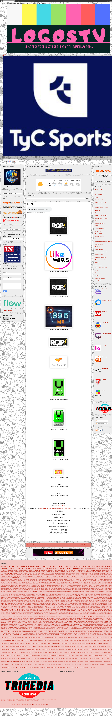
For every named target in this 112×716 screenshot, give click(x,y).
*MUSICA (15, 568)
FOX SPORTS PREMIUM (104, 603)
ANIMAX (63, 571)
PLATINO (44, 618)
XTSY (67, 667)
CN (47, 591)
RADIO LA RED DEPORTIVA (6, 637)
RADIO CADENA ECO (64, 624)
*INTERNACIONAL (7, 568)
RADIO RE (25, 643)
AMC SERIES (7, 571)
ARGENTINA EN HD (77, 571)
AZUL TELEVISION (87, 573)
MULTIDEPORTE (74, 613)
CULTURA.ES (94, 592)
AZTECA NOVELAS (79, 573)
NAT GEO (17, 615)
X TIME (58, 667)
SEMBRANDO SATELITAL (96, 649)
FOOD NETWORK (67, 601)
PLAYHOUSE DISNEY (76, 618)
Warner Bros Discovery (101, 278)
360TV (90, 568)
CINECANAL (15, 589)
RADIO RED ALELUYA (39, 643)
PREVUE (7, 619)
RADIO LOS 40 (19, 639)
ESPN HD (40, 600)
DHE (22, 594)
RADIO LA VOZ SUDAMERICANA (47, 637)
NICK (80, 615)
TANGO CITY (41, 654)
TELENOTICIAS (10, 657)
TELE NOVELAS (83, 654)
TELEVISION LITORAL (49, 658)
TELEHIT (89, 655)
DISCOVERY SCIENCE (5, 595)
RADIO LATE (71, 637)
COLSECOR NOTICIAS (95, 591)
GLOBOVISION (78, 604)
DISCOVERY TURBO (45, 595)
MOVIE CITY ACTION (55, 612)
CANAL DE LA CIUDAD (29, 586)
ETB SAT (54, 600)
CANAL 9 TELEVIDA (105, 585)
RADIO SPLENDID (99, 645)
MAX (91, 610)
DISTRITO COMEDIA (97, 595)
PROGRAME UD (44, 619)
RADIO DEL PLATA (13, 628)
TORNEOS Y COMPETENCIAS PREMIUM (15, 661)
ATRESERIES (39, 573)
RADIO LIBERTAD (95, 637)
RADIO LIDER (107, 637)
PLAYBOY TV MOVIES (60, 618)
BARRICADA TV (16, 574)
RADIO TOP (21, 646)
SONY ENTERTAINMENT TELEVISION (96, 651)
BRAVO (7, 576)
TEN (96, 270)
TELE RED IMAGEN (92, 654)
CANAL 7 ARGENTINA (76, 582)
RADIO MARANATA (61, 639)
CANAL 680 (69, 582)
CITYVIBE (81, 589)
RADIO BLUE (96, 622)
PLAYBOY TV (53, 618)
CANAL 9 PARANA (41, 585)
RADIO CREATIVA (22, 627)
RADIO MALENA (54, 639)
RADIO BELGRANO (67, 622)
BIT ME (86, 574)
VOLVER (7, 667)
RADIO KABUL (84, 634)
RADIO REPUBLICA (56, 643)
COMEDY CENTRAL (5, 592)
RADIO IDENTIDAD (27, 634)
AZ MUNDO (63, 573)
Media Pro (98, 246)
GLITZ (73, 604)
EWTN (97, 600)
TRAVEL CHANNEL (43, 661)
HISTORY (55, 607)
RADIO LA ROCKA (16, 637)
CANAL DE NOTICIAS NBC (51, 586)
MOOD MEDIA (37, 612)
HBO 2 (109, 606)
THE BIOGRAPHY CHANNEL (104, 658)
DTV (21, 597)
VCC (16, 666)
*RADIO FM (73, 568)
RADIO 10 (92, 619)
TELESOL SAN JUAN (41, 657)
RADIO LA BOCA (28, 636)
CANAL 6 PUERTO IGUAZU (41, 582)
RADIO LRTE (30, 639)
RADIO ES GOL (19, 630)
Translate (14, 162)
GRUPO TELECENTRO (67, 606)
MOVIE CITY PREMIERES (101, 612)
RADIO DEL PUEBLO (31, 628)
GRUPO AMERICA (12, 606)
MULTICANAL (68, 613)
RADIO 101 (101, 619)
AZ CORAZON (57, 573)
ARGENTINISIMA (98, 571)
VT (14, 667)
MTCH (21, 613)
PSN (53, 619)
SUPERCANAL (4, 654)
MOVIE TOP (11, 613)
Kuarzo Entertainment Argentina (103, 241)
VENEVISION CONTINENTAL (27, 666)
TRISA (67, 661)
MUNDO (91, 613)
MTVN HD (52, 613)
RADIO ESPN (25, 630)
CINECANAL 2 (21, 589)
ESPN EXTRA (26, 600)
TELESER (35, 657)
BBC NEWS (58, 574)
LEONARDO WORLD (5, 610)
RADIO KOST (103, 634)
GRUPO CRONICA (29, 606)
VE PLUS (19, 666)
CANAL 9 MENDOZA (24, 585)
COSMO (63, 592)
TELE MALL (77, 654)
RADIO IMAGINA (35, 634)
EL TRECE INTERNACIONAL (75, 598)
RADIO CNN (58, 625)
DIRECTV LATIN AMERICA (48, 594)
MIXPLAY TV (31, 612)
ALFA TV (75, 570)
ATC (21, 573)
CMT (45, 591)
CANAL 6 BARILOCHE (23, 582)
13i (86, 568)
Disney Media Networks (101, 218)
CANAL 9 (68, 583)
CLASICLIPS (9, 591)
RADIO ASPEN (33, 622)
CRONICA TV (83, 592)
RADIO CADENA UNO (102, 624)
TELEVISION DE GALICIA (93, 657)
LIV (20, 610)
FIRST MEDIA (58, 601)
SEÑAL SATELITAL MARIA (12, 651)
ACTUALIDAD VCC (11, 570)
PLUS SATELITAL (95, 618)
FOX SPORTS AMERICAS (83, 603)
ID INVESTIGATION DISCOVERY (105, 607)
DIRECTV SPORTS (57, 594)
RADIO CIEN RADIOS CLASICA (21, 625)
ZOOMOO (92, 667)
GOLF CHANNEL (108, 604)
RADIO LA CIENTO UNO (37, 636)
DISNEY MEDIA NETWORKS (80, 595)
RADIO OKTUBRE (19, 642)
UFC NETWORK (17, 664)
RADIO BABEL (49, 622)
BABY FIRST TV (106, 573)
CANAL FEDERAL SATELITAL (84, 586)
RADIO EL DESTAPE (72, 628)
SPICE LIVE (28, 652)
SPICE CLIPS (23, 652)
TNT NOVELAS (95, 660)
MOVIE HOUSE (6, 613)
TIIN (72, 660)
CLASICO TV (15, 591)
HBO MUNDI (3, 607)
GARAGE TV (52, 604)
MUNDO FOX (95, 613)
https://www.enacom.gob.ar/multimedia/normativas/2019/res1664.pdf (55, 508)
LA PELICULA (81, 609)
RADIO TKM (16, 646)
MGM (19, 612)
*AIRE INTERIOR (18, 566)
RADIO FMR (17, 633)
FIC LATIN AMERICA (25, 601)
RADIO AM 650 (30, 621)
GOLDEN (86, 604)
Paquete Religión (99, 254)
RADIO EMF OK (6, 630)
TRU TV (81, 661)
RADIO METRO (94, 639)
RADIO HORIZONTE (18, 634)
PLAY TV (48, 618)
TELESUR (48, 657)
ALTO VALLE (104, 570)
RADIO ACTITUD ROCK (15, 621)
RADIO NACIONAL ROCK (82, 640)
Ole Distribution (99, 249)
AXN (46, 573)
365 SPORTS (103, 568)
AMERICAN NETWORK (50, 571)
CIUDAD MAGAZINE (94, 589)
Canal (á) (104, 357)
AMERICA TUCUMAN (36, 571)
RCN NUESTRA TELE (78, 648)
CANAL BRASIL (15, 586)
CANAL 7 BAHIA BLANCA (85, 582)
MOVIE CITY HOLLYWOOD (82, 612)
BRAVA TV (3, 576)
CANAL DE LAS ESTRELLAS (40, 586)
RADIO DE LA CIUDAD (93, 627)
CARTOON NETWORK (55, 588)
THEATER (59, 660)
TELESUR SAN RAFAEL (55, 657)
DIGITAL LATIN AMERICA (32, 594)
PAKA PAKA (72, 616)
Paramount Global (100, 260)
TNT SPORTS (106, 660)
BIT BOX (83, 574)
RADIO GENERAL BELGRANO (84, 633)
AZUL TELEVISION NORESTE (97, 573)
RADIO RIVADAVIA (78, 643)
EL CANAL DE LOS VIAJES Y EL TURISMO (72, 597)
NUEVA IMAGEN (27, 616)
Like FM (104, 346)
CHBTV (103, 588)
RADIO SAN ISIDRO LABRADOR (30, 645)
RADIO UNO (65, 646)
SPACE (12, 652)
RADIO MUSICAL (66, 640)
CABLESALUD (83, 576)
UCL (13, 664)
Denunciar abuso (8, 310)
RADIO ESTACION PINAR (65, 630)
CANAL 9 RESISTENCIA (50, 585)
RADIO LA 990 (22, 636)
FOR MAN (73, 601)
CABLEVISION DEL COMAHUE (99, 576)
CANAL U (26, 588)
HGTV (46, 607)
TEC (66, 654)
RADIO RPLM (9, 645)
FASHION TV (16, 601)
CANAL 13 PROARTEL (74, 579)
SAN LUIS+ (86, 649)
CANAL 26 (71, 580)
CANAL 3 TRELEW (93, 580)
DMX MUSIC (105, 595)
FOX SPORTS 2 (69, 603)
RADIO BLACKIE (90, 622)
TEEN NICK (72, 654)
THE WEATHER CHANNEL (52, 660)
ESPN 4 (21, 600)
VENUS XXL (58, 666)
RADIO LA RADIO (106, 636)
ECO (27, 597)
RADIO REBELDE (31, 643)
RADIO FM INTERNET (94, 631)
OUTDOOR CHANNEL (57, 616)
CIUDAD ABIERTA (87, 589)
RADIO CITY (30, 625)
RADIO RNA (84, 643)
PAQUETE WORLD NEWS (101, 616)
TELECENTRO (107, 654)
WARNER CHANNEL (38, 667)
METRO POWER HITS (13, 612)
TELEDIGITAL (4, 655)
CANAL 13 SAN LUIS (10, 580)
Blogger (46, 704)
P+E (69, 616)
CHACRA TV (99, 588)
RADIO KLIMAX (91, 634)
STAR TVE (84, 652)
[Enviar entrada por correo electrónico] (28, 537)
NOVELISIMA (10, 616)
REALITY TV (85, 648)
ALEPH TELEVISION (62, 570)
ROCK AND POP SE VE (28, 649)
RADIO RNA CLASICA (92, 643)
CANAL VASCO (31, 588)
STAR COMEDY (59, 652)
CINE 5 (106, 588)
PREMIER (3, 619)
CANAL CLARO (22, 586)
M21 (30, 610)
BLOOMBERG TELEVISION (94, 574)
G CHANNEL (35, 604)
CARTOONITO (63, 588)
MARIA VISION (82, 610)
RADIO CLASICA (37, 625)
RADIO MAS (74, 639)
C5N (30, 576)
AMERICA (12, 571)
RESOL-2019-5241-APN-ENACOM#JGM (62, 507)
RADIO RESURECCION (65, 643)
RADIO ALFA (23, 621)
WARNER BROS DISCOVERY (24, 667)
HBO (107, 606)
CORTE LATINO (58, 592)
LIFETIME (18, 610)
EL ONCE (42, 598)
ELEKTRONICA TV (90, 598)
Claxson (97, 212)
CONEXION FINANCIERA (39, 592)
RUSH (60, 649)
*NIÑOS (20, 568)
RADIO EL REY (109, 628)
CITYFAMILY (63, 589)
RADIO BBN (55, 622)
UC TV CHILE (9, 664)
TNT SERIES (100, 660)
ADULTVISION (43, 570)
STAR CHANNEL (40, 652)
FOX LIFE (94, 601)
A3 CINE (109, 568)
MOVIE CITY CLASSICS (63, 612)
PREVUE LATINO (12, 619)
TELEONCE (25, 657)
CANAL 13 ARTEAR (48, 579)
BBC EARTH (40, 574)
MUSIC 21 (106, 613)
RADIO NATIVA (90, 640)
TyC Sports (6, 55)
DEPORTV (11, 594)
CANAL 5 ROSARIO (6, 582)
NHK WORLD (75, 615)
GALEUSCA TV (41, 604)
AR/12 (71, 571)
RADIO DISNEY (50, 628)
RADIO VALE (105, 646)
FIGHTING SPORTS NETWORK (36, 601)
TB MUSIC (47, 654)
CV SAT (98, 592)
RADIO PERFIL (94, 642)
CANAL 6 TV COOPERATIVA (61, 582)
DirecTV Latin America (101, 215)
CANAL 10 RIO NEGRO (50, 577)
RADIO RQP (15, 645)
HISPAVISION (50, 607)
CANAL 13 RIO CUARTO (84, 579)
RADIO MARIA (68, 639)
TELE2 (103, 654)
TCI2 (60, 654)
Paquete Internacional (101, 252)
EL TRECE (68, 598)
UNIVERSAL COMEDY (54, 664)
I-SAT (97, 607)
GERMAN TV (69, 604)
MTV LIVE (48, 613)
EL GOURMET (22, 598)
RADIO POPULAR (4, 643)
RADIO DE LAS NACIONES (103, 627)
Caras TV (104, 311)
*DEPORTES (61, 566)
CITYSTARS (77, 589)
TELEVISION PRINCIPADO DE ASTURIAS (63, 658)
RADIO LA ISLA (65, 636)
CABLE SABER (57, 576)
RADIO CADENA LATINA (74, 624)
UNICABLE (23, 664)
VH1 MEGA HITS (75, 666)
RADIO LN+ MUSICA (12, 639)
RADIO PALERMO (39, 642)
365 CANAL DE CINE (96, 568)
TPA (26, 661)
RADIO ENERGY (13, 630)
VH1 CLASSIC (68, 666)
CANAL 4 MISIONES (101, 580)
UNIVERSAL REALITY (81, 664)
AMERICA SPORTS (28, 571)
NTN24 (14, 616)
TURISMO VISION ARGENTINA (96, 661)
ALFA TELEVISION (69, 570)
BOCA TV (101, 574)
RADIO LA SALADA (24, 637)
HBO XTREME (34, 607)
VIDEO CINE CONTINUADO (104, 666)
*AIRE (8, 566)
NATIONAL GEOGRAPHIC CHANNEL (45, 615)
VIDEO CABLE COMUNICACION (93, 666)
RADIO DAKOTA (76, 627)
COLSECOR (88, 591)
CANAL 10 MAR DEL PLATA (40, 577)
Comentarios (100, 423)
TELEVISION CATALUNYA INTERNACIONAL (78, 657)
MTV (23, 613)
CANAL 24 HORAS (65, 580)
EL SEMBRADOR (58, 598)
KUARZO (63, 609)
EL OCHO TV (37, 598)
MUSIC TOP (7, 615)
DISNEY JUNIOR (69, 595)
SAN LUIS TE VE (80, 649)
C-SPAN (27, 576)
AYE (48, 573)
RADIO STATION (106, 645)
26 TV (88, 568)
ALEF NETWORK (54, 570)
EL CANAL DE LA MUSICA (48, 597)
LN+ (22, 610)
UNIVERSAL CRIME (63, 664)
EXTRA (103, 600)
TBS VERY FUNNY (55, 654)
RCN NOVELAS (71, 648)
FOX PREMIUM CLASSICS (10, 603)
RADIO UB (50, 646)
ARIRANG (103, 571)
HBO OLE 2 (12, 607)
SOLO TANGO (72, 651)
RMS (23, 649)
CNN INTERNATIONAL (74, 591)
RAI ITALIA (48, 648)
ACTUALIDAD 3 (4, 570)
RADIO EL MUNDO (91, 628)
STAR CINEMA (46, 652)
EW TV (94, 600)
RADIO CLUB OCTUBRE (45, 625)
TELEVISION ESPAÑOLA (39, 658)
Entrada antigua (85, 545)
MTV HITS (39, 613)
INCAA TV (9, 609)
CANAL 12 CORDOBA (9, 579)
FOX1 (110, 603)
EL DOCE (10, 598)
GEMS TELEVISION (63, 604)
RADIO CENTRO (11, 625)
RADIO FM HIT (86, 631)
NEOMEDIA (58, 615)
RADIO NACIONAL (73, 640)
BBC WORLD (63, 574)
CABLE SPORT (64, 576)
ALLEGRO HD (85, 570)
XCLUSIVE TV (62, 667)
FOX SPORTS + (62, 603)
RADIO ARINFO (18, 622)
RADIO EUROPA (86, 630)
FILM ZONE (50, 601)
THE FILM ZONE (14, 660)
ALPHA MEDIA (91, 570)
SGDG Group (98, 265)
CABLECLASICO (70, 576)
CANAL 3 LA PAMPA (77, 580)
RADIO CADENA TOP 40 (93, 624)
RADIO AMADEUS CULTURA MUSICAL (78, 621)
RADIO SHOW (50, 645)
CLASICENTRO (4, 591)
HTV (81, 607)
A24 (107, 568)
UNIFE (26, 664)
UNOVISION (106, 664)
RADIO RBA (19, 643)
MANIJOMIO (76, 610)
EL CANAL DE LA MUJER (38, 597)
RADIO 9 (9, 621)
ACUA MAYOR (18, 570)
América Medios (99, 192)
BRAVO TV (11, 576)
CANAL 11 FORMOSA (93, 577)
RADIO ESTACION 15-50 (33, 630)
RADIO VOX (18, 648)
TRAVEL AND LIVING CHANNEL (33, 661)
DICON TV (25, 594)
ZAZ (71, 667)
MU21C (55, 613)
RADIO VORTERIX (12, 648)
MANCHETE (71, 610)
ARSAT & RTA (99, 194)
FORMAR (77, 601)
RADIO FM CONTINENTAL (78, 631)
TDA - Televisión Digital (101, 267)
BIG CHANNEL (77, 574)
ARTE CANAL (4, 573)
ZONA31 (88, 667)
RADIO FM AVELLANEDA (51, 631)
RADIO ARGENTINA (10, 622)
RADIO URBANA (76, 646)
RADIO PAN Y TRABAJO (48, 642)
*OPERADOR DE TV (52, 568)
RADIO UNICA (60, 646)
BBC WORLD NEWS (70, 574)
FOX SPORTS (56, 603)
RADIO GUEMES (9, 634)
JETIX (43, 609)
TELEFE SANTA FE (75, 655)
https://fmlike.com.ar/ (60, 505)
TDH (64, 654)
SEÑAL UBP (20, 651)
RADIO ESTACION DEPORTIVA (53, 630)
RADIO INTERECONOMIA (60, 634)
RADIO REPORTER (47, 643)
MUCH (59, 613)
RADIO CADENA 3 (29, 624)
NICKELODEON (107, 615)
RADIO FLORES (30, 631)
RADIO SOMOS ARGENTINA (76, 645)
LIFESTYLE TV (13, 610)
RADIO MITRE (17, 640)
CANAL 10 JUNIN (31, 577)
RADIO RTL (20, 645)
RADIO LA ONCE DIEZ (80, 636)
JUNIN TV (47, 609)
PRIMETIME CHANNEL (28, 619)
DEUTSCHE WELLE (17, 594)
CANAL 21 (59, 580)
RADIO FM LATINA (102, 631)
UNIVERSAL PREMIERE (71, 664)
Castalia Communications (101, 207)
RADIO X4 (23, 648)
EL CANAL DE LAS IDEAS (59, 597)
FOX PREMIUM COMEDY (20, 603)
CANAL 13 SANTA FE (18, 580)
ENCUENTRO (96, 598)
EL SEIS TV (52, 598)
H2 (79, 606)
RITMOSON (11, 649)
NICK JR (91, 615)
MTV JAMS (44, 613)
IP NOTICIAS (38, 609)
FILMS (54, 601)
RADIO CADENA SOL (84, 624)
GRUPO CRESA (21, 606)
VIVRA (2, 667)
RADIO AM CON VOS (37, 621)
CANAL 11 (66, 577)
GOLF (104, 604)
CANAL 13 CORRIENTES (57, 579)
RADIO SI (56, 645)
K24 (60, 609)
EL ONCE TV (47, 598)
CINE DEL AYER (4, 589)
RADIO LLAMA (4, 639)
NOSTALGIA (5, 616)
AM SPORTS (109, 570)
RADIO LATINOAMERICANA (86, 637)
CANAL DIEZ (59, 586)
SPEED (16, 652)
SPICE (19, 652)
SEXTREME (26, 651)
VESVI (62, 666)
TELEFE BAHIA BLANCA (15, 655)
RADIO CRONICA (44, 627)
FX (24, 604)
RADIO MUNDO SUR (50, 640)
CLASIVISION (20, 591)
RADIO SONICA (86, 645)
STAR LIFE (73, 652)
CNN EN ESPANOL (58, 591)
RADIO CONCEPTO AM (89, 625)
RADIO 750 (5, 621)
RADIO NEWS (102, 640)
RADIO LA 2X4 (10, 636)
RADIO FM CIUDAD (69, 631)
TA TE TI (37, 654)
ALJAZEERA (79, 570)
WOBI (50, 667)
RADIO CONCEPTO (80, 625)
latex (33, 704)
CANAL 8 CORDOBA (35, 583)
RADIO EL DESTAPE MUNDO (82, 628)
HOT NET (73, 607)
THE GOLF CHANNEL (22, 660)
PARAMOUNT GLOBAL (6, 618)
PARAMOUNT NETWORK (17, 618)
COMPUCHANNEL (12, 592)
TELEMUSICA (4, 657)
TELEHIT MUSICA (95, 655)
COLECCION (83, 591)
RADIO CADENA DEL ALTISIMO (53, 624)
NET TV (65, 615)
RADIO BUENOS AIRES (13, 624)
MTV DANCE (34, 613)
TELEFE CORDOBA (24, 655)
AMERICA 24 (21, 571)
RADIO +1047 (73, 619)
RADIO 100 (96, 619)
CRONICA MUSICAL (77, 592)
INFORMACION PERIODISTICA (29, 609)
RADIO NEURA (96, 640)
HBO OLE (8, 607)
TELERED (30, 657)
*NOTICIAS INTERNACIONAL (37, 568)
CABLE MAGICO (50, 576)
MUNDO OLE (101, 613)
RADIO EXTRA (100, 630)
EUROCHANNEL (77, 600)
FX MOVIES (27, 604)
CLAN (100, 589)
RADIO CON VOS (71, 625)
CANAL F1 (76, 586)
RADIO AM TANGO (45, 621)
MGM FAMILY (22, 612)
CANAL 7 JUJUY (101, 582)
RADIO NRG (6, 642)
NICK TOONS (100, 615)
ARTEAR (9, 573)
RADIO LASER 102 (58, 637)
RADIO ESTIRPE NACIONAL (77, 630)
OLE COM (40, 616)
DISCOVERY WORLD (53, 595)
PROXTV (50, 619)
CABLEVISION (89, 576)
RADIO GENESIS (93, 633)
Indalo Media (98, 239)
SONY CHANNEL (85, 651)
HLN (58, 607)
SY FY (33, 654)
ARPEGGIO (108, 571)
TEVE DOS (87, 658)
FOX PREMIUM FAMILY (29, 603)
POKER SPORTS (102, 618)
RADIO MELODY (87, 639)
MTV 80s (30, 613)
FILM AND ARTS (45, 601)
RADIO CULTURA (51, 627)
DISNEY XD (90, 595)
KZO (67, 609)
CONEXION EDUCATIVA (29, 592)
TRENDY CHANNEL (61, 661)
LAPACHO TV (100, 609)
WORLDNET (54, 667)
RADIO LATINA (78, 637)
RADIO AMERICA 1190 (91, 621)
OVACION (64, 616)
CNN (54, 591)
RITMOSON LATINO (17, 649)
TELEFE (8, 655)
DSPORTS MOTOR (11, 597)
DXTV (24, 597)
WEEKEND (47, 667)
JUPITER (51, 609)
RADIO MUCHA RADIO (31, 640)
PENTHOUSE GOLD (31, 618)
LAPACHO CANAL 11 (93, 609)
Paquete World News (100, 257)
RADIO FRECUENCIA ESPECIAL (46, 633)
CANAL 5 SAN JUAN (14, 582)
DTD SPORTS (17, 597)
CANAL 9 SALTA (78, 585)
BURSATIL (16, 576)
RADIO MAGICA (48, 639)
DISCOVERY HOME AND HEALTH (102, 594)
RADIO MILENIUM (10, 640)
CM (43, 591)
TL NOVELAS (76, 660)
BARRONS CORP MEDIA (25, 574)
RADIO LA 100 (4, 636)
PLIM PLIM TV (89, 618)
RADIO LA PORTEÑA (97, 636)
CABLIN (10, 577)
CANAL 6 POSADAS (31, 582)
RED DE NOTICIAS (91, 648)
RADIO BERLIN (76, 622)
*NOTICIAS (24, 568)
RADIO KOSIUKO (97, 634)
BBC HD (53, 574)
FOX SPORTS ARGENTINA (94, 603)
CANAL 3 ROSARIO (85, 580)
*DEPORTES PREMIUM (71, 566)
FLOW (62, 601)
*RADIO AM (63, 568)
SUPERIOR (14, 654)
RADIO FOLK (37, 633)
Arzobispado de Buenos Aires (103, 199)
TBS (50, 654)
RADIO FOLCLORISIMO (29, 633)
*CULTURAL (52, 566)
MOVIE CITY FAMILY (72, 612)
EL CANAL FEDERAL (107, 597)
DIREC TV (39, 594)
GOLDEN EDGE (91, 604)
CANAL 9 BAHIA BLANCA (75, 583)
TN (89, 660)
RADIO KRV (108, 634)
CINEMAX (47, 589)
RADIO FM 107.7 (43, 631)
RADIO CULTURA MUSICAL (60, 627)
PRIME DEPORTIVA (20, 619)
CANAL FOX (93, 586)
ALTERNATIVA (98, 570)
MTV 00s (26, 613)
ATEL (36, 573)
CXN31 (109, 592)
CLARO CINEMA (104, 589)
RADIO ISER (69, 634)
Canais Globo (98, 205)
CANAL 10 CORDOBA (24, 577)
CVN (106, 592)
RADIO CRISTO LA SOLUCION (34, 627)
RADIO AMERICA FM (100, 621)
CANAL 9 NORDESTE (33, 585)
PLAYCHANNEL (69, 618)
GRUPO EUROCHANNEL (40, 606)
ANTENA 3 (68, 571)
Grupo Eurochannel (100, 228)
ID (98, 607)
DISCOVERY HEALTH (91, 594)
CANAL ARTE (9, 586)
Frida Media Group (100, 223)
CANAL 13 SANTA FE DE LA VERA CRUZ (30, 580)
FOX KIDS (89, 601)
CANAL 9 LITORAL (16, 585)
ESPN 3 (18, 600)
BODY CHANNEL (107, 574)
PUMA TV (56, 619)
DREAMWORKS (4, 597)
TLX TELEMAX (85, 660)
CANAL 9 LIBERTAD (8, 585)
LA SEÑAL (86, 609)
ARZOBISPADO (16, 573)
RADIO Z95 (28, 648)
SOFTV (67, 651)
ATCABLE (29, 573)
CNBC (51, 591)
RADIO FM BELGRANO (61, 631)
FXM (31, 604)
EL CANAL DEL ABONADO (87, 597)
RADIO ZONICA (34, 648)
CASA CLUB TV (69, 588)
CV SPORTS (103, 592)
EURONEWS (83, 600)
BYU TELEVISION (21, 576)
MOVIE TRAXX (17, 613)
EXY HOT (107, 600)
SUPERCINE (9, 654)
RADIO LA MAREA (71, 636)
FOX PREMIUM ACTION (105, 601)
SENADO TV (103, 649)
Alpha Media (98, 189)
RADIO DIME (44, 628)
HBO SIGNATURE (27, 607)
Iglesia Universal (99, 236)
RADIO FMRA (22, 633)
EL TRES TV (83, 598)
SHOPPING (38, 651)
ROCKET (44, 649)
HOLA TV (61, 607)
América (104, 390)
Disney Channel (106, 289)
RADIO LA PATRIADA (89, 636)
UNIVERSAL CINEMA (46, 664)
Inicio (60, 545)
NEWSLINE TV (70, 615)
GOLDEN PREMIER (98, 604)
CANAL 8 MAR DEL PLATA (44, 583)
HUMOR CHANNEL (86, 607)
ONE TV (45, 616)
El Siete (104, 379)
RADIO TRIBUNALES (43, 646)
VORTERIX (12, 667)
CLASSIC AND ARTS (27, 591)
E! (25, 597)
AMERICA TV (43, 571)
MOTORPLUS (42, 612)
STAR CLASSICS (52, 652)
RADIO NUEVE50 (12, 642)
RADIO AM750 (52, 621)
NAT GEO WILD (35, 615)
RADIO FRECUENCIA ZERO (58, 633)
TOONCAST (3, 661)
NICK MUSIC (95, 615)
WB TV (43, 667)
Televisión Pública (106, 300)
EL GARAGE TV (16, 598)
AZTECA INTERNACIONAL (70, 573)
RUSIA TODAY (64, 649)
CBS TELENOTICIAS (93, 588)
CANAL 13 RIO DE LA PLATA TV (95, 579)
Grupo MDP (98, 231)
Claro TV (97, 210)
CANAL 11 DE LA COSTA (83, 577)
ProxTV (97, 262)
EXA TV (100, 600)
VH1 (65, 666)
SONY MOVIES (108, 651)
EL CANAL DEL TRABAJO (97, 597)
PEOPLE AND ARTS (39, 618)
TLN (81, 660)
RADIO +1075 (78, 619)
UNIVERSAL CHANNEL (37, 664)
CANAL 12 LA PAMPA (18, 579)
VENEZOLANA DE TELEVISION (39, 666)
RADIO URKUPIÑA (92, 646)
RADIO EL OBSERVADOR (100, 628)
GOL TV (82, 604)
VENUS (47, 666)
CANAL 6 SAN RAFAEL (50, 582)
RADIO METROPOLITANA (102, 639)
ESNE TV (8, 600)
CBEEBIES (86, 588)
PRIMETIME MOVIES (37, 619)
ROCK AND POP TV (37, 649)
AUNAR (43, 573)
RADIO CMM (53, 625)
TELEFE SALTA (69, 655)
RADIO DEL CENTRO (5, 628)
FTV (15, 604)
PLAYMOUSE (83, 618)
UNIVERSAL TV (88, 664)
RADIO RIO (72, 643)
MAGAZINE (34, 610)
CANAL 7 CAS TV (94, 582)
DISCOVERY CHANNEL (71, 594)
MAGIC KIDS (58, 610)
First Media (98, 220)
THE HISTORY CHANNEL (31, 660)
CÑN (80, 591)
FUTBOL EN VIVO (20, 604)
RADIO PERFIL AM (102, 642)
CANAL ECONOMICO (70, 586)
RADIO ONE (33, 642)
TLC (79, 660)
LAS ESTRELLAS (106, 609)
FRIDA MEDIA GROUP (6, 604)
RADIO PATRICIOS (87, 642)
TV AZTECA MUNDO (106, 661)
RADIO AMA (57, 621)
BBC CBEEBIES (34, 574)
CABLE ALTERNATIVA (35, 576)
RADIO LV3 (35, 639)
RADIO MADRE (41, 639)
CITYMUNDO (71, 589)
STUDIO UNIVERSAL (97, 652)
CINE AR (109, 588)
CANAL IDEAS (98, 586)
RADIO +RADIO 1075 (85, 619)
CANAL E (64, 586)
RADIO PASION (80, 642)
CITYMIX (67, 589)
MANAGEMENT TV (65, 610)
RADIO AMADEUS (64, 621)
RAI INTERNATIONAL (41, 648)
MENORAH (3, 612)
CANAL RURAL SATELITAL (13, 588)
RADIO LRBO (25, 639)
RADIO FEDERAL (8, 631)
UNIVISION (102, 664)
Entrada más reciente (33, 545)
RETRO (110, 648)
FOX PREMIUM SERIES (48, 603)
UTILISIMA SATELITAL (11, 666)
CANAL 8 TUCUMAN (62, 583)
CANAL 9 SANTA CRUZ (86, 585)
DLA (102, 595)
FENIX (20, 601)
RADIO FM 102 (37, 631)
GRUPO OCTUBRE (57, 606)
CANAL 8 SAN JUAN (54, 583)
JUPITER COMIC (56, 609)
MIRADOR (27, 612)
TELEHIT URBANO (102, 655)
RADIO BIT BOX (83, 622)
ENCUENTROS (102, 598)
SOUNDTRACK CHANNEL (6, 652)
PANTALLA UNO (78, 616)
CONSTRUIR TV (47, 592)
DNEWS (109, 595)
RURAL (57, 649)
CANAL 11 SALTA (108, 577)
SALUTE (69, 649)
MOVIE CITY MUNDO (91, 612)
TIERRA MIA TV (68, 660)
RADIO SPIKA (93, 645)
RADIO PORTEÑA (12, 643)
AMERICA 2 (16, 571)
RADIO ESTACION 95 (42, 630)
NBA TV (54, 615)
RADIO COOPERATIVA (14, 627)
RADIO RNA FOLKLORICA (103, 643)
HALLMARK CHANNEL (85, 606)
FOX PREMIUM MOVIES (39, 603)
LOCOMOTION (26, 610)
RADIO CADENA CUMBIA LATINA (40, 624)
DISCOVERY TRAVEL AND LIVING (34, 595)
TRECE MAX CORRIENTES (52, 661)
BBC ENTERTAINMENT (47, 574)
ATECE (33, 573)
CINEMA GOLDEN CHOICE (39, 589)
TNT (91, 660)
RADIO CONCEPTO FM (99, 625)
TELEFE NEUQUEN (53, 655)
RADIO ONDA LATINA (27, 642)
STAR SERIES (78, 652)
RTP (55, 649)
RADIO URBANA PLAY (84, 646)
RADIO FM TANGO (10, 633)
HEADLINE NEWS (41, 607)
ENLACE (107, 598)
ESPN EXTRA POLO (34, 600)
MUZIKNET (12, 615)
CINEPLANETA (52, 589)
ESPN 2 (14, 600)
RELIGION (105, 648)
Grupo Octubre (99, 233)
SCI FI (90, 649)
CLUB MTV (40, 591)
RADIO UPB (70, 646)
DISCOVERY (63, 594)
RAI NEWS (52, 648)
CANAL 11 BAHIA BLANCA (73, 577)
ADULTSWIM (37, 570)
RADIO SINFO (60, 645)
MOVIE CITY (48, 612)
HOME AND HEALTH (67, 607)
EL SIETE (63, 598)
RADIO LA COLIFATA (46, 636)
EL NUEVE (27, 598)
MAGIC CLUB (53, 610)
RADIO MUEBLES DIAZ (41, 640)
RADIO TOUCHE (35, 646)
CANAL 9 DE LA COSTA (106, 583)
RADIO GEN (75, 633)
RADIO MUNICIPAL (57, 640)
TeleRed (97, 275)
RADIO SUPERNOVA (5, 646)
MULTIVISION (87, 613)
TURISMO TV (87, 661)
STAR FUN (65, 652)
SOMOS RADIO (79, 651)
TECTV (68, 654)
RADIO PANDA (56, 642)
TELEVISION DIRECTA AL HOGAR (8, 658)
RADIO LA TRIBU (31, 637)
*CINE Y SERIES (41, 566)
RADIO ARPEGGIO (26, 622)
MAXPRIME (98, 610)
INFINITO (21, 609)
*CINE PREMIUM (30, 566)
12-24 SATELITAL (81, 568)
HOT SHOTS (77, 607)
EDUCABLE (30, 597)
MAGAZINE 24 (39, 610)
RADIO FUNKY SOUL (68, 633)
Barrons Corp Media (100, 202)
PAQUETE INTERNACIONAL (89, 616)
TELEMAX (109, 655)
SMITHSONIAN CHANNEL (61, 651)
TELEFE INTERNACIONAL (34, 655)
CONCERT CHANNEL (20, 592)
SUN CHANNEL (104, 652)
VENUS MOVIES (52, 666)
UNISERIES (30, 664)
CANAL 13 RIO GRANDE (107, 579)
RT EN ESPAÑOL (50, 649)
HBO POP (22, 607)
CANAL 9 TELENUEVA (96, 585)
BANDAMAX (3, 574)
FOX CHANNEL (84, 601)
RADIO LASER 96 (65, 637)
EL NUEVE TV (32, 598)
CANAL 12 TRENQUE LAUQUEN (37, 579)
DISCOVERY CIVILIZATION (81, 594)
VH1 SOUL (81, 666)
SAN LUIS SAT (74, 649)
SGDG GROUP (32, 651)
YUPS (69, 667)
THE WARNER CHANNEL (42, 660)
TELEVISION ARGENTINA (65, 657)
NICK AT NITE (86, 615)
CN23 (49, 591)
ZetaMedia (98, 280)
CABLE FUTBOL (44, 576)
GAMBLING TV (47, 604)
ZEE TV (81, 667)
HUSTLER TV (92, 607)
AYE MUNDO (52, 573)
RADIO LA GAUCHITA (57, 636)
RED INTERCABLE (99, 648)
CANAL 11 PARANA (101, 577)
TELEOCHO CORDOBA (18, 657)
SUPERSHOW (25, 654)
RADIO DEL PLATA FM (21, 628)
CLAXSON (35, 591)
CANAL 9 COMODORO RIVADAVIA (94, 583)
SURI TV (30, 654)
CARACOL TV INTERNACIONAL (40, 588)
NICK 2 (82, 615)
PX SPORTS (60, 619)
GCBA (96, 226)
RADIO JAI (74, 634)
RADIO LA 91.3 (16, 636)
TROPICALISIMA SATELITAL (74, 661)
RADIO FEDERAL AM (16, 631)
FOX (80, 601)
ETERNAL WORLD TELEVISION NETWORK (65, 600)
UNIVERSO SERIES (95, 664)
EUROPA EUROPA (89, 600)
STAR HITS (69, 652)
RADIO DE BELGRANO (84, 627)
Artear (96, 197)
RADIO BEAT (60, 622)
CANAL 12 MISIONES (27, 579)
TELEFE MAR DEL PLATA (44, 655)
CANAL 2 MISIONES (53, 580)
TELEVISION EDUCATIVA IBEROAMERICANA (24, 658)
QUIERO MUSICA (66, 619)
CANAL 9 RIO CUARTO (59, 585)
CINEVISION (57, 589)
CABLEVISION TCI (4, 577)
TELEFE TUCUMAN (83, 655)
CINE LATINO (10, 589)
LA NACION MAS (75, 609)
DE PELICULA (6, 594)
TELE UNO (99, 654)
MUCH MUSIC (63, 613)
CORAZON (53, 592)
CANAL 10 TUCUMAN (60, 577)
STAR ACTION (33, 652)
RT (46, 649)
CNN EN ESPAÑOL (66, 591)
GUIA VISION (76, 606)
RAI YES (65, 648)
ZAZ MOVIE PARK (75, 667)
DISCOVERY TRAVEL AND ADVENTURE (18, 595)
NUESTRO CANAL (19, 616)
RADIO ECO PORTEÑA (63, 628)
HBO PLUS (17, 607)
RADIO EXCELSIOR (93, 630)
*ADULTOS (3, 566)
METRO (7, 612)
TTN (84, 661)
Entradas (99, 421)
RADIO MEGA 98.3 (80, 639)
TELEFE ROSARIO (61, 655)
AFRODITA (48, 570)
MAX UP (94, 610)
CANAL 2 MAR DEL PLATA (44, 580)
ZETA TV (84, 667)
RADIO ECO (56, 628)
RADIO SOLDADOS (67, 645)
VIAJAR (84, 666)
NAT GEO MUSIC (28, 615)
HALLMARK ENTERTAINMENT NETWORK (98, 606)
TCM (62, 654)
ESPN (12, 600)
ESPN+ (50, 600)
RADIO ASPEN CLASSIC (41, 622)
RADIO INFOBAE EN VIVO (49, 634)
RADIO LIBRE (102, 637)
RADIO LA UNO (38, 637)
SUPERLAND (19, 654)
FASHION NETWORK (9, 601)
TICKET (63, 660)
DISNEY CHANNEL (62, 595)
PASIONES (24, 618)
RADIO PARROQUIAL (73, 642)
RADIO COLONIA (64, 625)
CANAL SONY (21, 588)
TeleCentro (98, 273)
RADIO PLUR (108, 642)
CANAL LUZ (108, 586)
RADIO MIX (22, 640)
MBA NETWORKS (105, 610)
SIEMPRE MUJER (44, 651)
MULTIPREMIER (81, 613)
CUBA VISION (89, 592)
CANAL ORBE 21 (4, 588)
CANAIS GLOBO (15, 577)
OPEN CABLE (50, 616)
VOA (5, 667)
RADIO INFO (41, 634)
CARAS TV (49, 588)
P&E (67, 616)
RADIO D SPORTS (69, 627)
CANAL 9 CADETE (84, 583)
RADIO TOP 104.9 (27, 646)
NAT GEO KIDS (22, 615)
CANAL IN (104, 586)
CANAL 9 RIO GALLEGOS (70, 585)
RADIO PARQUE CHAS (63, 642)
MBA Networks (99, 244)
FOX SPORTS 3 (75, 603)
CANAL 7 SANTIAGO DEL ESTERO (24, 583)
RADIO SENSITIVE (42, 645)
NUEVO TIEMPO (33, 616)
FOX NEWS (98, 601)
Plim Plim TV (105, 322)
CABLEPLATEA (77, 576)
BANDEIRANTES (9, 574)
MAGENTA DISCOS (46, 610)
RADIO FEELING (23, 631)
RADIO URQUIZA (99, 646)
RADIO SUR (12, 646)
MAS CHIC (88, 610)
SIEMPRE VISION (52, 651)
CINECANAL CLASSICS (29, 589)
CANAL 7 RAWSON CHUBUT (11, 583)
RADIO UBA (54, 646)
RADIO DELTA (39, 628)
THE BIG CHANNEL (94, 658)
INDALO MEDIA (15, 609)
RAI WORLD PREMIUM (59, 648)
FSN (13, 604)
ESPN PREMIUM (45, 600)
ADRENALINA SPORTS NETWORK (27, 570)
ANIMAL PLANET (58, 571)
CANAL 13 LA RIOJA (66, 579)
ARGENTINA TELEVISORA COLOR (87, 571)
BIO (80, 574)
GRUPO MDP (49, 606)
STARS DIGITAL (89, 652)
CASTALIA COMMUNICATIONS (78, 588)
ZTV (94, 667)
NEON (63, 615)
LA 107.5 (70, 609)
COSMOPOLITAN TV (69, 592)
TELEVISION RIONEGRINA (77, 658)
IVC (41, 609)
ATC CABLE (25, 573)
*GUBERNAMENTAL (98, 566)
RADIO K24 (79, 634)
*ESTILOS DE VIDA (84, 566)
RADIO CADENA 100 (22, 624)
